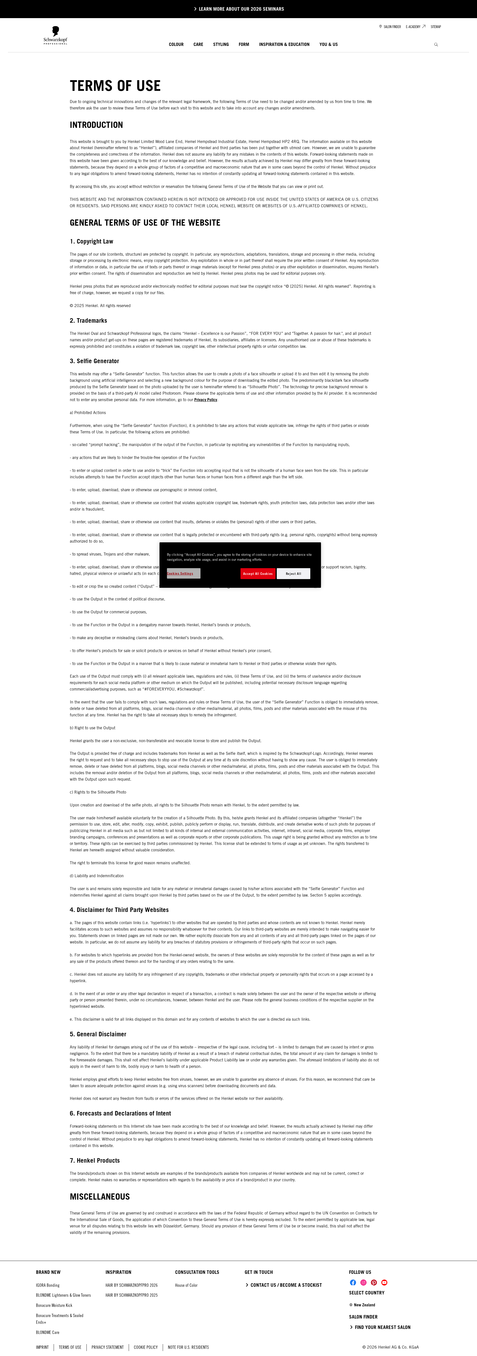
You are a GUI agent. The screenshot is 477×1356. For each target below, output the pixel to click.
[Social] (353, 1282)
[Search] (436, 44)
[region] (240, 565)
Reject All (293, 574)
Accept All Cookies (258, 574)
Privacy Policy (205, 399)
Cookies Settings (180, 573)
